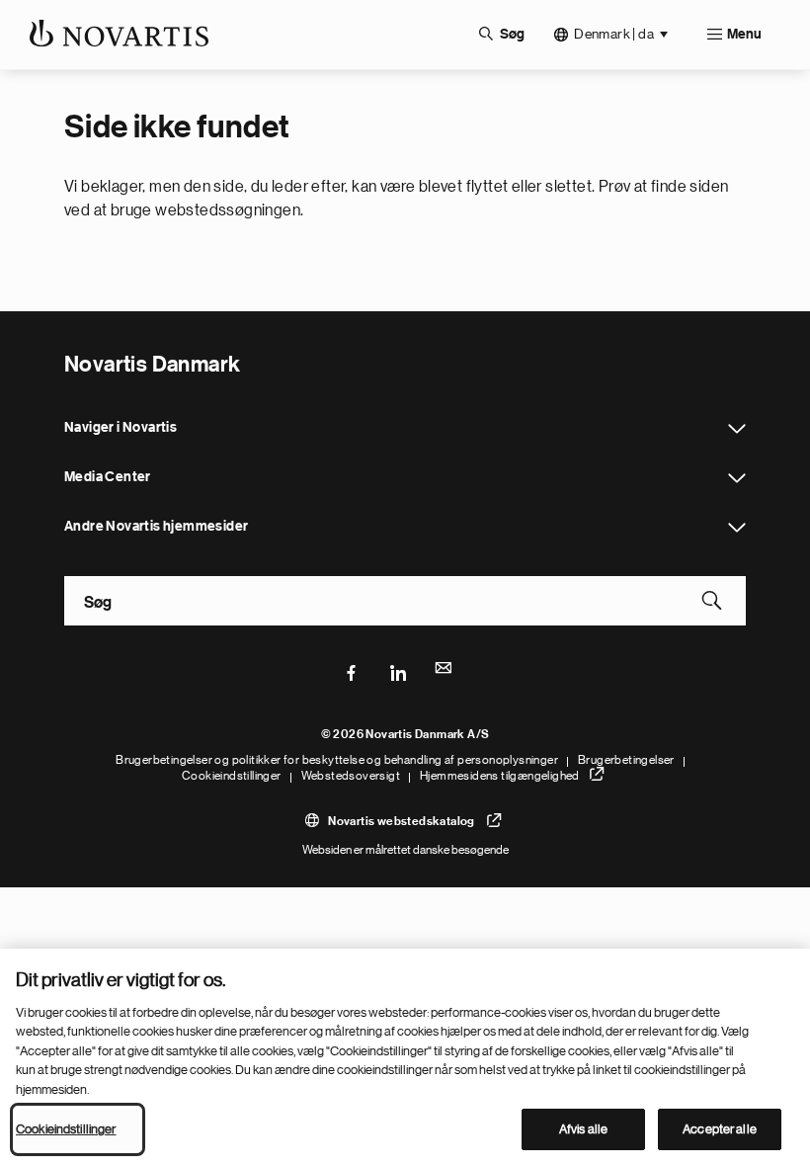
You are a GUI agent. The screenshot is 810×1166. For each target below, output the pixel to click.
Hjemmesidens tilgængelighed (500, 776)
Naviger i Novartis (737, 429)
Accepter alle (720, 1129)
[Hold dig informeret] (444, 671)
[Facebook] (351, 671)
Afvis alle (583, 1129)
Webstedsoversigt (350, 776)
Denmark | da (614, 34)
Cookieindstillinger (232, 776)
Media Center (737, 478)
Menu (744, 35)
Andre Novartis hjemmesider (737, 528)
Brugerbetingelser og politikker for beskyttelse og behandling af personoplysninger (337, 760)
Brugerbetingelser (626, 760)
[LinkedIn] (398, 671)
